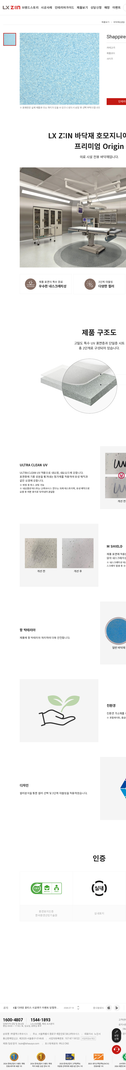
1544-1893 (40, 1020)
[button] (78, 1005)
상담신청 (116, 1037)
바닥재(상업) (119, 22)
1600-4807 (13, 1020)
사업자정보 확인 (88, 1039)
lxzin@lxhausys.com (29, 1043)
